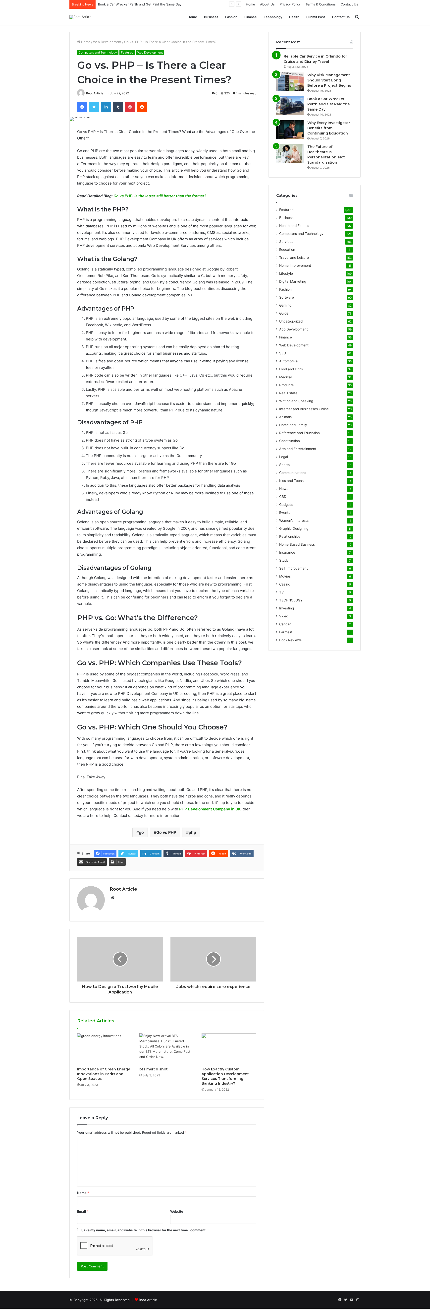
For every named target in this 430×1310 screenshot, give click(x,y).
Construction (289, 441)
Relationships (289, 536)
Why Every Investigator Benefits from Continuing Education (328, 128)
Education (287, 250)
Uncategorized (291, 321)
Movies (285, 576)
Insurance (287, 552)
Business (211, 17)
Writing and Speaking (296, 401)
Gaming (285, 305)
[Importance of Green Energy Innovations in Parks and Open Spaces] (104, 1048)
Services (286, 242)
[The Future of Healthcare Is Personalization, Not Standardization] (290, 153)
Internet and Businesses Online (304, 409)
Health (294, 17)
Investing (286, 608)
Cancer (285, 624)
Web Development (107, 42)
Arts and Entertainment (297, 449)
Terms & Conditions (321, 4)
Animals (285, 417)
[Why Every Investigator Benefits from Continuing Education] (290, 129)
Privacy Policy (290, 4)
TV (281, 592)
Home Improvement (295, 265)
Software (286, 297)
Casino (284, 584)
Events (284, 513)
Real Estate (288, 393)
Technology (273, 17)
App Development (293, 329)
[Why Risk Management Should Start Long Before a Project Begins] (290, 81)
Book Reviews (290, 640)
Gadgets (286, 505)
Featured (127, 52)
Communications (292, 473)
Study (284, 560)
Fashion (231, 17)
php (192, 832)
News (283, 489)
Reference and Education (299, 433)
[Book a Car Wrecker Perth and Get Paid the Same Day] (290, 105)
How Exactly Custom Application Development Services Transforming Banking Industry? (225, 1076)
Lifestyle (286, 273)
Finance (250, 17)
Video (283, 616)
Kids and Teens (291, 481)
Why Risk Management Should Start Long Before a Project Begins (329, 80)
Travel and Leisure (294, 258)
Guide (283, 313)
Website (176, 1211)
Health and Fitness (294, 226)
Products (286, 385)
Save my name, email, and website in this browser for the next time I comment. (144, 1230)
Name (83, 1193)
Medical (285, 377)
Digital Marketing (292, 281)
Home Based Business (297, 544)
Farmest (285, 632)
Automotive (288, 361)
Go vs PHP (166, 832)
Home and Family (293, 425)
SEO (282, 353)
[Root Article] (80, 17)
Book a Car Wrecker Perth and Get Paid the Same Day (328, 104)
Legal (283, 457)
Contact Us (349, 4)
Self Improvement (293, 568)
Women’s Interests (294, 521)
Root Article (94, 93)
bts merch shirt (153, 1069)
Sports (284, 465)
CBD (282, 497)
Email (83, 1211)
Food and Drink (291, 369)
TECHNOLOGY (291, 600)
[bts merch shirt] (166, 1048)
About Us (267, 4)
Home (250, 4)
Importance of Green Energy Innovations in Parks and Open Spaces (103, 1074)
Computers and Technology (98, 52)
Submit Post (315, 17)
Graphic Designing (293, 528)
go (141, 832)
